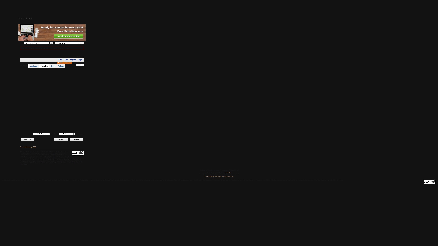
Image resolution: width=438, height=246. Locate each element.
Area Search (34, 66)
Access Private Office (227, 176)
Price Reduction (79, 134)
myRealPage (228, 172)
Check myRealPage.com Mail (213, 176)
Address (61, 66)
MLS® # (53, 66)
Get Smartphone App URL (28, 147)
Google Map (44, 66)
